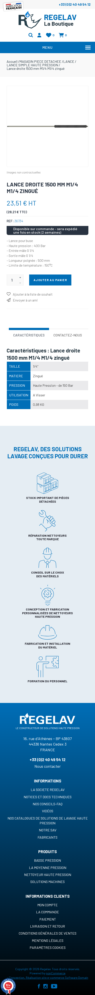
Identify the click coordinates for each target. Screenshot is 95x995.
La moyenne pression (47, 867)
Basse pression (47, 860)
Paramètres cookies (48, 947)
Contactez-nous (67, 335)
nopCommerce (55, 973)
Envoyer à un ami (25, 300)
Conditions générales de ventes (47, 933)
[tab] (29, 334)
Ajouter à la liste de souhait (33, 294)
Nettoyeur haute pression (47, 874)
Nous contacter (47, 766)
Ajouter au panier (50, 280)
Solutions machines (47, 881)
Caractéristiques (29, 335)
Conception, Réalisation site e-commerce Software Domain (48, 977)
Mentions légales (47, 940)
